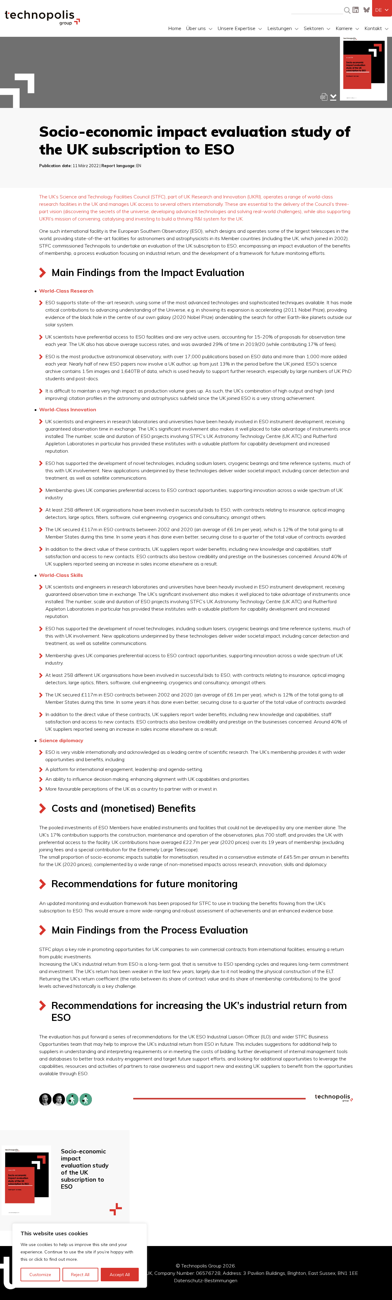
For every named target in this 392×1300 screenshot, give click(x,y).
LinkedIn (355, 10)
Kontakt (373, 28)
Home (174, 28)
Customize (40, 1274)
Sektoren (314, 28)
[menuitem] (382, 9)
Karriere (344, 28)
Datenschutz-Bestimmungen (205, 1280)
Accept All (120, 1274)
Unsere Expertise (236, 28)
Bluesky (367, 10)
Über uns (196, 28)
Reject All (80, 1274)
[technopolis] (42, 24)
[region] (79, 1255)
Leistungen (279, 28)
